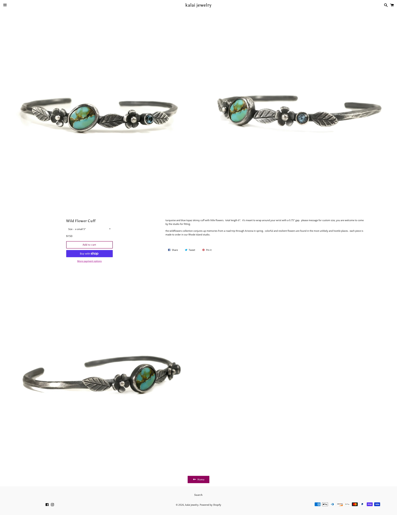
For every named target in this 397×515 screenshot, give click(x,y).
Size (70, 229)
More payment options (89, 261)
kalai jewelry (198, 5)
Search (198, 494)
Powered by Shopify (210, 504)
